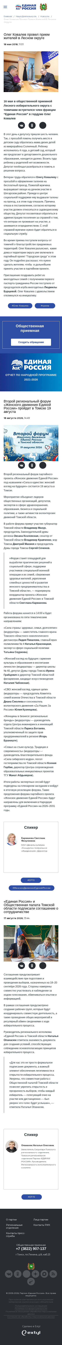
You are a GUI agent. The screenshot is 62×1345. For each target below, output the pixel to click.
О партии (11, 1219)
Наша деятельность (26, 16)
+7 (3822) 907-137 (31, 1248)
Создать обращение (31, 342)
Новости (44, 16)
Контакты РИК (41, 1225)
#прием (45, 305)
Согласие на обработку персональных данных (31, 1316)
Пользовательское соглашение (31, 1306)
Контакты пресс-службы (15, 1234)
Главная (8, 16)
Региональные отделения (14, 1226)
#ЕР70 (31, 880)
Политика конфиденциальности (31, 1308)
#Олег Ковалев (20, 305)
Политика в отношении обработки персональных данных (31, 1312)
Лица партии (40, 1219)
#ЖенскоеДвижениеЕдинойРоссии (32, 888)
